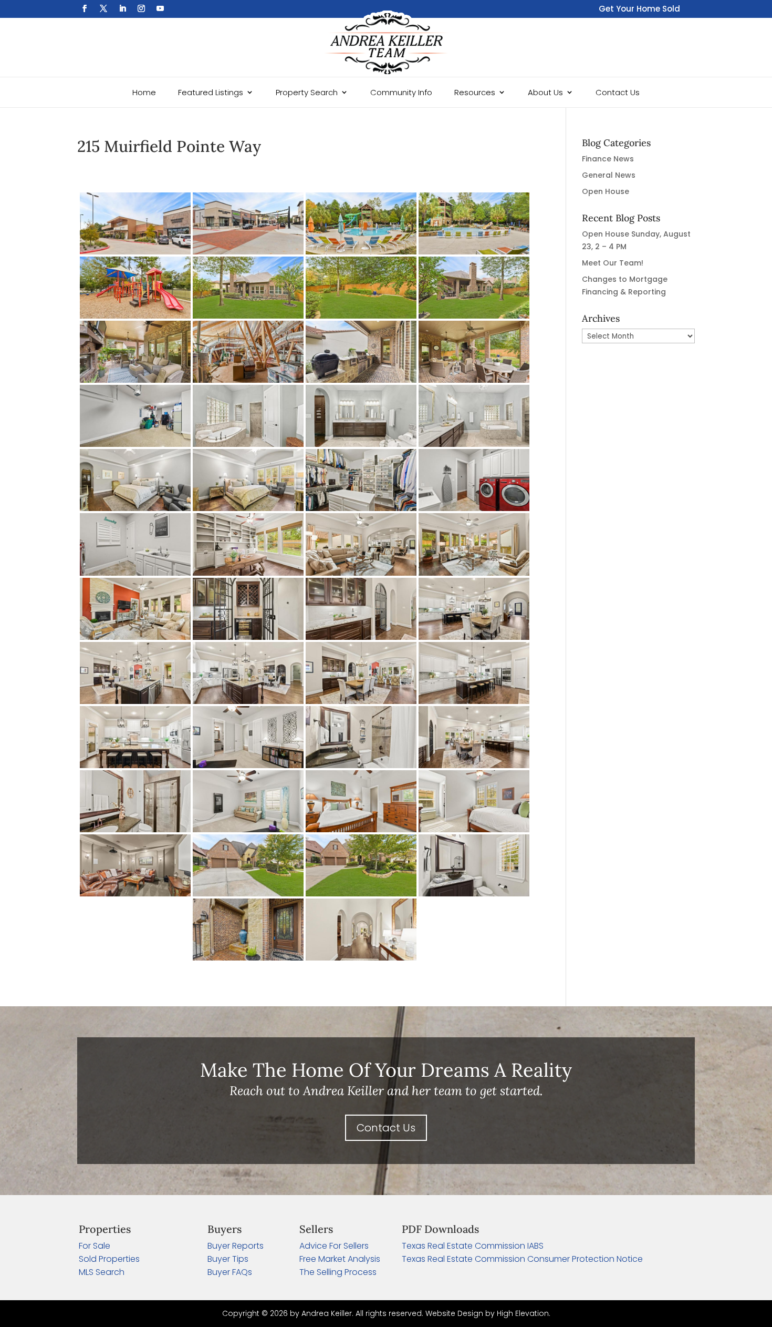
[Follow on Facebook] (84, 8)
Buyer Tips (227, 1259)
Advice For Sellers (334, 1246)
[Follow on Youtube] (160, 8)
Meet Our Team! (612, 263)
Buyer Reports (235, 1246)
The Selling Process (338, 1272)
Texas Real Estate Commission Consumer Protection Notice (522, 1259)
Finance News (608, 159)
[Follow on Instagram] (141, 8)
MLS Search (101, 1272)
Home (144, 92)
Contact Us (618, 92)
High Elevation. (523, 1313)
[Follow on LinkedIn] (122, 8)
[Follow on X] (103, 8)
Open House (605, 191)
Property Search (307, 92)
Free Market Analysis (339, 1259)
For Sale (94, 1246)
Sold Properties (109, 1259)
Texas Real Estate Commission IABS (473, 1246)
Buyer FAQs (229, 1272)
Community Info (401, 92)
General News (608, 175)
